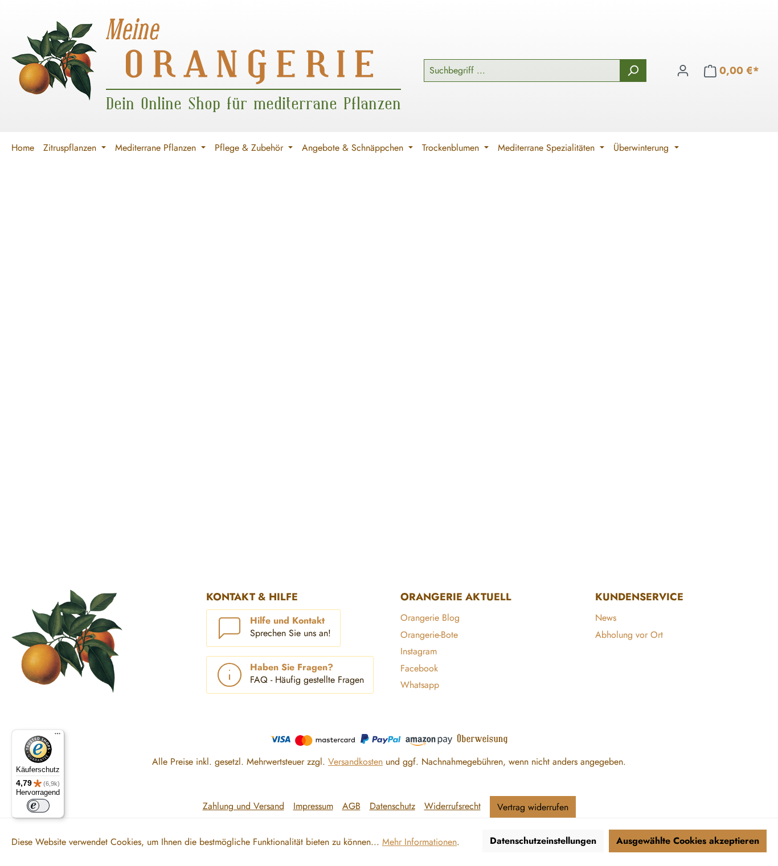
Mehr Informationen (419, 841)
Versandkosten (355, 761)
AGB (351, 806)
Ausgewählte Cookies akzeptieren (687, 840)
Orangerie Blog (430, 617)
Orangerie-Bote (429, 634)
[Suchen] (633, 70)
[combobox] (522, 70)
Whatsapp (419, 684)
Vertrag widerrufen (532, 807)
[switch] (38, 806)
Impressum (313, 806)
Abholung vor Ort (629, 634)
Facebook (419, 668)
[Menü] (57, 736)
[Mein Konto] (683, 70)
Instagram (418, 651)
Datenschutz (392, 806)
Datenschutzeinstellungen (543, 840)
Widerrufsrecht (452, 806)
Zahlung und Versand (243, 806)
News (605, 617)
